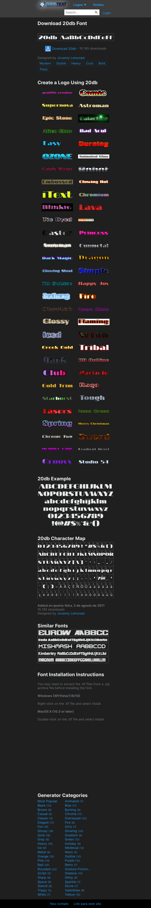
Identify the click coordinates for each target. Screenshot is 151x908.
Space (44, 882)
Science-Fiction (78, 869)
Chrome (73, 814)
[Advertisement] (18, 79)
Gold (44, 835)
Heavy (76, 63)
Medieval (74, 848)
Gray (43, 839)
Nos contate (59, 904)
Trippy (45, 890)
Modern (45, 63)
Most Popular (47, 801)
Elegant (46, 822)
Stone (71, 886)
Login (106, 13)
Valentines (75, 890)
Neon (71, 852)
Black (44, 805)
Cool (89, 63)
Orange (46, 856)
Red (43, 865)
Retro (71, 865)
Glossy (45, 831)
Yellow (72, 894)
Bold (102, 63)
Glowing (74, 831)
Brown (45, 810)
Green (72, 839)
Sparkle (72, 882)
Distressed (76, 818)
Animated (74, 801)
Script (44, 873)
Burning (73, 810)
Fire (70, 822)
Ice (42, 848)
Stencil (45, 886)
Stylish (61, 63)
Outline (73, 856)
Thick (44, 69)
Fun (43, 826)
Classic (45, 818)
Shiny (71, 877)
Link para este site (87, 904)
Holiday (73, 844)
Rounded (47, 869)
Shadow (74, 873)
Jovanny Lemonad (71, 58)
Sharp (44, 877)
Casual (45, 814)
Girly (70, 826)
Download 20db (63, 49)
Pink (44, 860)
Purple (72, 860)
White (44, 894)
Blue (71, 805)
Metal (44, 852)
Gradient (73, 835)
